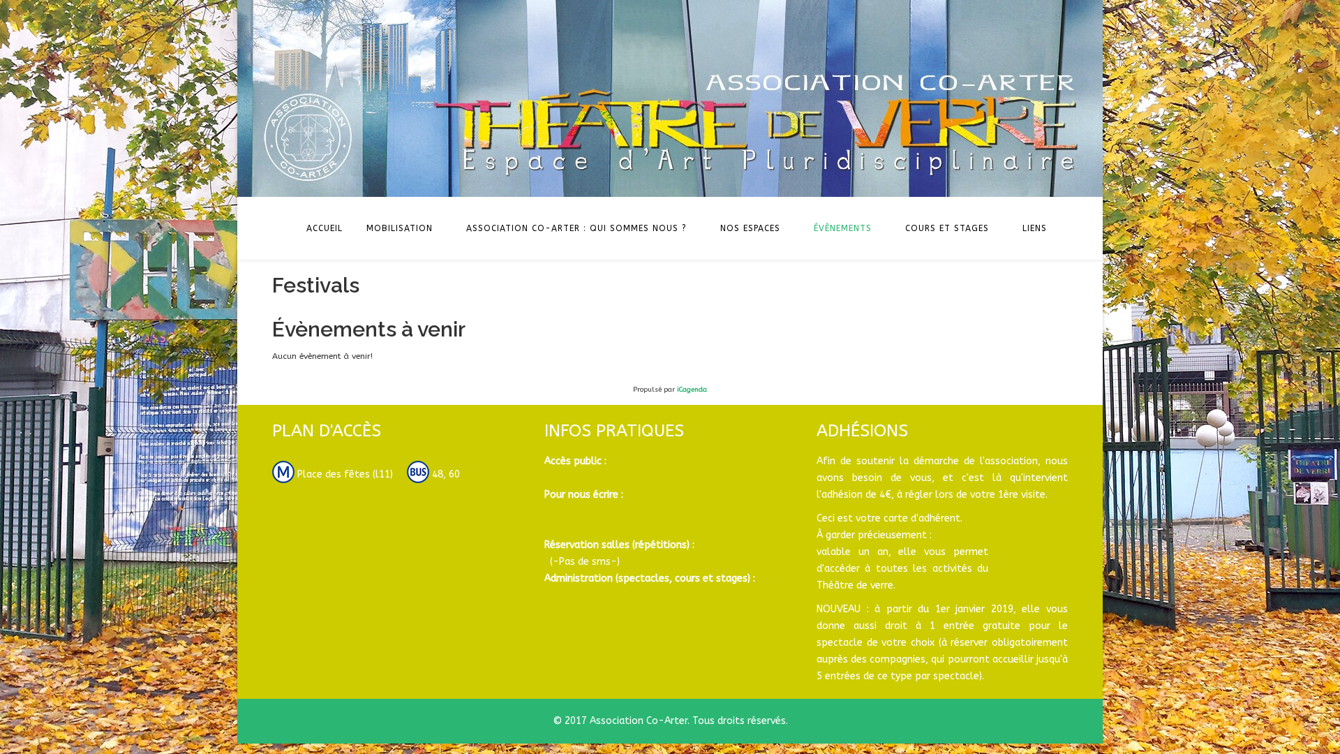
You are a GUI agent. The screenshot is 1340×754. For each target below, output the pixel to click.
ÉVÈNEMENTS (843, 228)
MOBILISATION (399, 228)
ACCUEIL (324, 228)
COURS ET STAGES (947, 228)
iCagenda (692, 389)
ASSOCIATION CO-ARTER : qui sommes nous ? (576, 228)
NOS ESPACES (750, 228)
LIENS (1034, 228)
